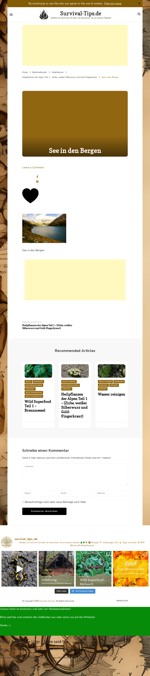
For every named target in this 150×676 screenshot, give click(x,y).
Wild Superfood (34, 393)
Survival (30, 389)
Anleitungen (105, 382)
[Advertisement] (75, 45)
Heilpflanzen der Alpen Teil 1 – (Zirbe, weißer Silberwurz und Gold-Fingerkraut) (74, 405)
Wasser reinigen (111, 394)
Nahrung (38, 382)
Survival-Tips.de (80, 13)
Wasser (114, 385)
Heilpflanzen (58, 72)
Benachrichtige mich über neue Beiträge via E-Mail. (55, 502)
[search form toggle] (139, 14)
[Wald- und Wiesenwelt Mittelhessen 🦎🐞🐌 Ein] (19, 569)
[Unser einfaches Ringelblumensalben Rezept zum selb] (131, 569)
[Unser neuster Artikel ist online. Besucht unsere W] (56, 569)
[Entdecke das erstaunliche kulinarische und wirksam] (93, 569)
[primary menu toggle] (11, 15)
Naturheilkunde (39, 72)
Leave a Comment (33, 167)
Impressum (122, 601)
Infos (28, 382)
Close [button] (3, 674)
